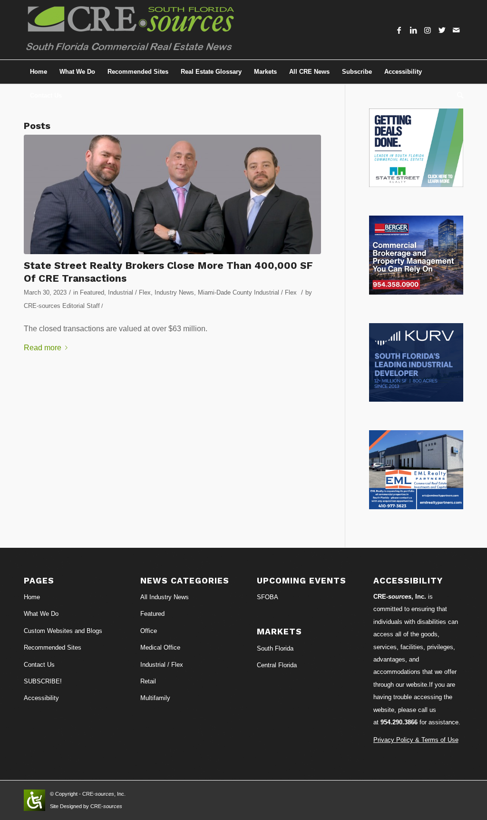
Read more (42, 348)
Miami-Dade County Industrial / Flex (247, 292)
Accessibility (41, 697)
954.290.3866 (399, 722)
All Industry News (164, 597)
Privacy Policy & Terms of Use (415, 739)
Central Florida (277, 665)
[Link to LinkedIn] (413, 30)
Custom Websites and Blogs (63, 630)
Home (32, 597)
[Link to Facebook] (399, 30)
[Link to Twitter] (442, 30)
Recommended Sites (52, 647)
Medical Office (160, 647)
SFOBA (267, 597)
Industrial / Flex (129, 292)
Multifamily (155, 697)
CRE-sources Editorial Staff (62, 305)
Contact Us (39, 664)
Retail (148, 681)
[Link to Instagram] (427, 30)
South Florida (275, 648)
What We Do (41, 613)
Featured (92, 292)
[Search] (457, 96)
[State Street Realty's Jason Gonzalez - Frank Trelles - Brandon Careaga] (172, 194)
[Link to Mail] (456, 30)
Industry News (174, 292)
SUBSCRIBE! (43, 681)
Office (148, 630)
